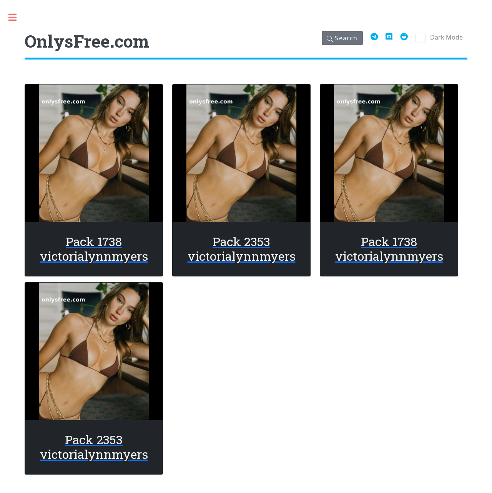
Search (345, 38)
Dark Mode (446, 37)
